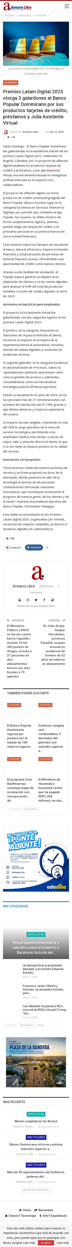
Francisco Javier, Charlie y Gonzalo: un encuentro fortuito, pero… (43, 989)
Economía (10, 82)
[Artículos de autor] (36, 572)
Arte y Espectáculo (55, 1215)
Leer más (63, 1242)
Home (27, 1210)
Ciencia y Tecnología (22, 1215)
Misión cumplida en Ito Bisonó (36, 1121)
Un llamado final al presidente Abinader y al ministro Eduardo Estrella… (43, 969)
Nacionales (45, 1210)
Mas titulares (36, 1137)
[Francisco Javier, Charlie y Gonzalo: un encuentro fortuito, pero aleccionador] (11, 990)
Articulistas (36, 934)
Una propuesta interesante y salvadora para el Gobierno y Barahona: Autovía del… (36, 947)
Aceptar (46, 1243)
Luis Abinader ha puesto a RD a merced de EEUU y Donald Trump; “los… (45, 1010)
